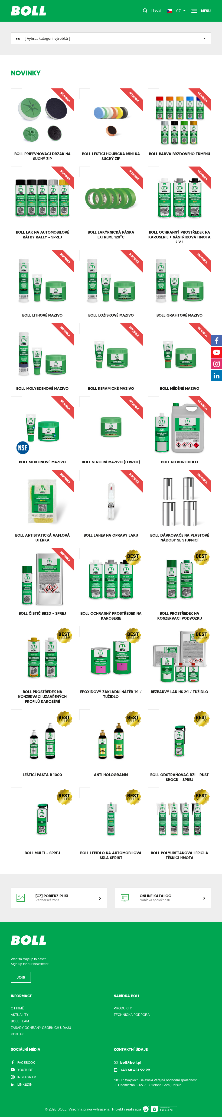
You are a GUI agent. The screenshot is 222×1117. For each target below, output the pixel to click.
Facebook (26, 1063)
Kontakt (18, 1034)
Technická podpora (132, 1015)
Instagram (26, 1077)
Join (21, 977)
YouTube (25, 1070)
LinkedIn (24, 1084)
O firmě (17, 1008)
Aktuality (19, 1015)
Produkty (123, 1008)
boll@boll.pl (130, 1062)
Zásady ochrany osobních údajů (41, 1028)
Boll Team (20, 1021)
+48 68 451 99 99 (135, 1070)
